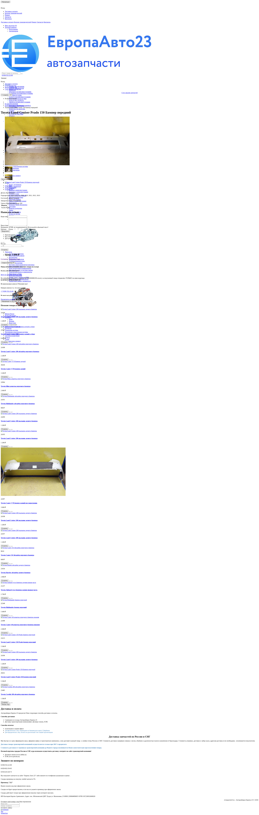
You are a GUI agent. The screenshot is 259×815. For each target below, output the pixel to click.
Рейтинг (4, 229)
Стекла (7, 337)
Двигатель (8, 252)
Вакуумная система (15, 263)
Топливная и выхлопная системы (16, 166)
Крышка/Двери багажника (18, 205)
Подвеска (8, 328)
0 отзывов (4, 259)
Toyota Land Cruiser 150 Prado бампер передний (18, 642)
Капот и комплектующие (20, 97)
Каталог (3, 78)
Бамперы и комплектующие (21, 93)
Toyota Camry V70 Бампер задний (13, 369)
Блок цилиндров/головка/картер (20, 268)
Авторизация (13, 31)
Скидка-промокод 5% (8, 262)
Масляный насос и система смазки (21, 270)
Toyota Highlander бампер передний (14, 607)
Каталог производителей (13, 13)
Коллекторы (13, 257)
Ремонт (7, 15)
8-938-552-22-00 (7, 75)
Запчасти (8, 17)
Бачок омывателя (15, 186)
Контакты (5, 4)
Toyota (18, 235)
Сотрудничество (10, 85)
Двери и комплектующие (19, 102)
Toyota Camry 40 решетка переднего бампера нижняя (20, 625)
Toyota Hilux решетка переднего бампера (15, 386)
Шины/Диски (9, 314)
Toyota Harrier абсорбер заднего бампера (15, 572)
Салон (7, 339)
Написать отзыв (14, 259)
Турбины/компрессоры (17, 261)
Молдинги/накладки (17, 99)
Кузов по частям (14, 214)
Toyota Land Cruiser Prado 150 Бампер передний (18, 677)
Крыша (12, 116)
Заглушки (12, 206)
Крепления (13, 104)
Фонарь (11, 321)
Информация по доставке (9, 301)
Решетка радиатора (17, 109)
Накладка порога (16, 100)
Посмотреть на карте (8, 299)
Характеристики (10, 187)
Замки (11, 210)
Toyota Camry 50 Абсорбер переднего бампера (17, 555)
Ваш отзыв (4, 225)
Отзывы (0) (9, 189)
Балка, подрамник (15, 185)
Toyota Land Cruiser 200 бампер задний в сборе (18, 334)
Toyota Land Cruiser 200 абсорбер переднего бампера (20, 351)
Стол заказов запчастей (13, 89)
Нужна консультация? (26, 301)
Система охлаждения (12, 336)
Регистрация (13, 29)
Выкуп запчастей (11, 87)
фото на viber (17, 275)
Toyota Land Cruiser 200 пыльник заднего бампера (19, 317)
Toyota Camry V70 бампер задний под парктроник (19, 503)
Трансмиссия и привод (13, 175)
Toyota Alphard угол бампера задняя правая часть (19, 590)
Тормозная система (11, 330)
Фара (10, 319)
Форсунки (12, 323)
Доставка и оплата (11, 11)
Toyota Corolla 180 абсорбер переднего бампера (18, 694)
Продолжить (5, 231)
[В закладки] (1, 242)
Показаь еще (6, 704)
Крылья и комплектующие (20, 92)
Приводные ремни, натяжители (20, 281)
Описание (8, 186)
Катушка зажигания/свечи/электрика (21, 265)
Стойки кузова (15, 95)
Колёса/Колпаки (10, 315)
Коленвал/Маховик (15, 276)
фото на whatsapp (7, 275)
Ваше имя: (4, 216)
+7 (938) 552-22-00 (7, 291)
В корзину (5, 249)
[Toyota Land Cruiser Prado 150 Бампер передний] (37, 165)
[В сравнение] (3, 242)
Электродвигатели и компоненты (20, 272)
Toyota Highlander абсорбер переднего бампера (18, 403)
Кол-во (3, 244)
